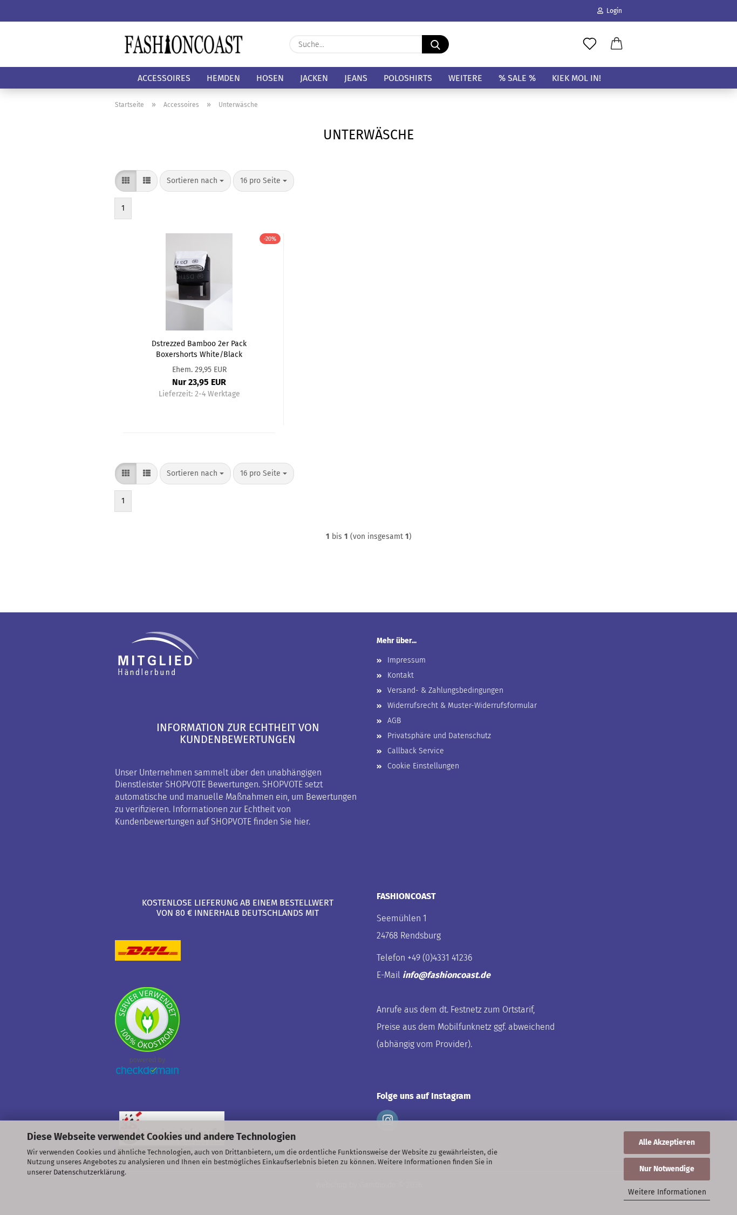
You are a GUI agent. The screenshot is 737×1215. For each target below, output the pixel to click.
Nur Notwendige (666, 1168)
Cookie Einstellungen (423, 766)
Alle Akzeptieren (667, 1142)
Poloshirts (408, 78)
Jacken (314, 78)
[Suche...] (435, 44)
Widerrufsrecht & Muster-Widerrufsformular (462, 705)
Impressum (406, 660)
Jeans (355, 78)
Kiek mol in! (576, 78)
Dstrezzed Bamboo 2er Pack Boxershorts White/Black (199, 348)
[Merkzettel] (589, 44)
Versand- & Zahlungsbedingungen (445, 690)
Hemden (223, 78)
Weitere (465, 78)
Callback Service (415, 750)
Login (612, 11)
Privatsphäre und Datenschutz (439, 735)
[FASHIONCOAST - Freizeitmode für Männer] (183, 44)
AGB (394, 720)
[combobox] (195, 181)
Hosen (270, 78)
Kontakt (400, 675)
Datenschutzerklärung (89, 1172)
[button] (616, 44)
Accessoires (164, 78)
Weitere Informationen (667, 1192)
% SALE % (517, 78)
